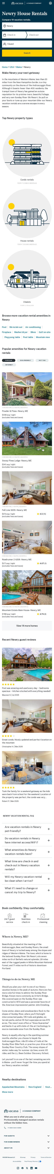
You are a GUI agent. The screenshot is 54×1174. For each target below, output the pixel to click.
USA (12, 67)
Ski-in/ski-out (15, 327)
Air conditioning (33, 327)
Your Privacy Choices (31, 1161)
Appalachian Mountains (13, 1087)
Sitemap (22, 1157)
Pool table (28, 337)
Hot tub (42, 360)
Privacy (33, 1157)
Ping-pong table (12, 337)
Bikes (33, 332)
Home (5, 67)
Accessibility (17, 1161)
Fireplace (6, 332)
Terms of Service (46, 1157)
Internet (9, 364)
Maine (19, 67)
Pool (4, 327)
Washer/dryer (21, 332)
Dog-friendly (25, 360)
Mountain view (43, 337)
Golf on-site (44, 332)
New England (35, 1087)
